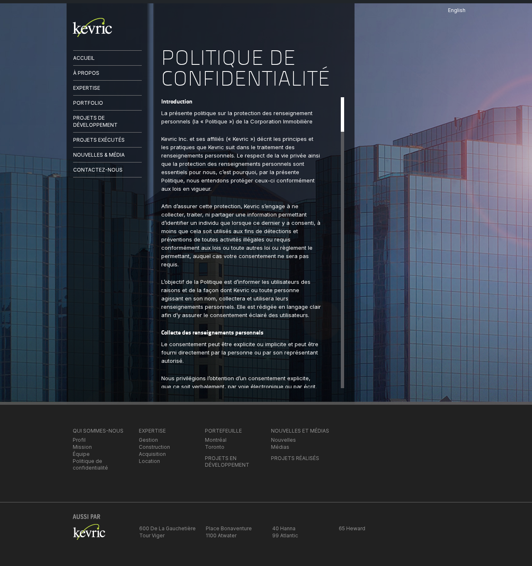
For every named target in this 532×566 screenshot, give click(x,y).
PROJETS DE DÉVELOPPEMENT (95, 121)
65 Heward (352, 528)
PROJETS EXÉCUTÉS (99, 140)
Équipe (81, 454)
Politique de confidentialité (90, 464)
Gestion (148, 440)
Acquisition (152, 454)
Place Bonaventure (229, 528)
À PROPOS (86, 73)
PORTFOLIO (88, 103)
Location (149, 461)
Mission (82, 447)
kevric (92, 27)
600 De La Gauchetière (167, 528)
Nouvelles (283, 440)
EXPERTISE (86, 88)
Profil (79, 440)
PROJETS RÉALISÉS (295, 458)
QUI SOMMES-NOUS (98, 431)
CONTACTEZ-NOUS (98, 170)
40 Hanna (284, 528)
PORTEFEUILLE (223, 431)
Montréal (216, 440)
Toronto (214, 447)
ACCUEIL (84, 58)
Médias (280, 447)
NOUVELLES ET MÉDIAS (300, 431)
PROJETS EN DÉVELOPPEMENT (227, 461)
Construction (154, 447)
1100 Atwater (221, 535)
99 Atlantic (285, 535)
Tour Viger (152, 535)
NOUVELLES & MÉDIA (99, 155)
